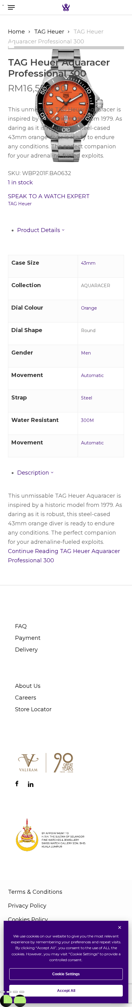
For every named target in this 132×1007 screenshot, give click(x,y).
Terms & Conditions (35, 892)
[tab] (70, 230)
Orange (89, 308)
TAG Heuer (49, 31)
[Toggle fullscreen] (8, 992)
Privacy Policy (27, 905)
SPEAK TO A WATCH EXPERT (49, 196)
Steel (86, 398)
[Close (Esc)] (21, 992)
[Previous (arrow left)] (6, 1001)
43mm (88, 263)
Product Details (39, 230)
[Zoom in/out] (2, 992)
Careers (25, 697)
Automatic (92, 375)
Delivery (26, 649)
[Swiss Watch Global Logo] (65, 7)
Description (34, 472)
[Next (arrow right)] (20, 1001)
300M (87, 420)
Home (16, 31)
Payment (28, 638)
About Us (28, 686)
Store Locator (33, 709)
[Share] (15, 992)
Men (86, 353)
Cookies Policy (28, 919)
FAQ (21, 626)
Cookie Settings (66, 974)
